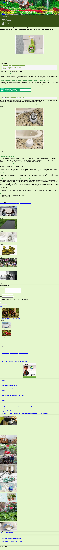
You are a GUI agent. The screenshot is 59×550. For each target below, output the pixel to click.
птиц (37, 532)
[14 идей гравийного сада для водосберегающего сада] (8, 434)
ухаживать (3, 534)
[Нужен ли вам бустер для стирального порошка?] (8, 530)
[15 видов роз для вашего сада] (8, 511)
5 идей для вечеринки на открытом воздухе (8, 268)
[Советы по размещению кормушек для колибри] (8, 453)
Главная (1, 27)
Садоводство (4, 19)
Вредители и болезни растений (8, 20)
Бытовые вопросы (5, 23)
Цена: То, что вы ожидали (7, 68)
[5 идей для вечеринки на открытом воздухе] (8, 267)
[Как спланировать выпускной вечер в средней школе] (8, 424)
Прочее (3, 24)
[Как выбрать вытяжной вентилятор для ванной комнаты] (8, 241)
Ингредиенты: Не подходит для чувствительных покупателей (12, 67)
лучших (34, 532)
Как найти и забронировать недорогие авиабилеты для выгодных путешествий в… (14, 328)
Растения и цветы (5, 16)
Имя (1, 294)
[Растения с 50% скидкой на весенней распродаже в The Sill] (8, 501)
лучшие (30, 532)
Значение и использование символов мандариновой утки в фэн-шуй (13, 255)
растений (39, 532)
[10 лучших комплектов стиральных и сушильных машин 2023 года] (8, 280)
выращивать (9, 532)
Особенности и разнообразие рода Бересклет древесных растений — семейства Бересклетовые (16, 336)
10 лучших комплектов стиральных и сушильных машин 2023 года (13, 281)
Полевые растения (6, 18)
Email (1, 296)
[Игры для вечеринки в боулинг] (8, 492)
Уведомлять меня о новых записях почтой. (7, 302)
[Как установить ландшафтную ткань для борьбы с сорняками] (8, 228)
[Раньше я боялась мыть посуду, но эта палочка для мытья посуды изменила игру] (8, 215)
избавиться (19, 532)
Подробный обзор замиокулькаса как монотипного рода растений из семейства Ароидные (15, 353)
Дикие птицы (4, 22)
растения (42, 532)
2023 (1, 532)
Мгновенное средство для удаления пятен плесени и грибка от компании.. (14, 65)
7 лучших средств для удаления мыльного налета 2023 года (15, 97)
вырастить (4, 532)
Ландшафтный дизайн (6, 27)
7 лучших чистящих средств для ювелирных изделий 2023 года (11, 318)
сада (48, 532)
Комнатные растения (6, 17)
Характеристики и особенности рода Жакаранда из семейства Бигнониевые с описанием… (15, 361)
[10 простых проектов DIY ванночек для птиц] (8, 482)
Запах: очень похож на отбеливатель (8, 66)
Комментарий (2, 293)
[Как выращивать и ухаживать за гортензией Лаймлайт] (8, 463)
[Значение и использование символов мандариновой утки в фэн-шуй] (8, 254)
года (13, 532)
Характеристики (5, 69)
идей (17, 532)
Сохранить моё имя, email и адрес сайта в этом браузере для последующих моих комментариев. (15, 299)
